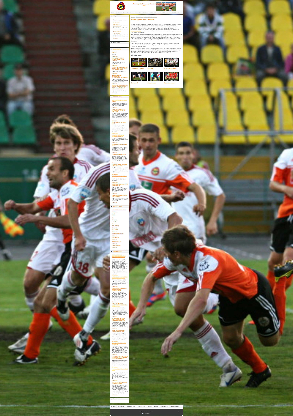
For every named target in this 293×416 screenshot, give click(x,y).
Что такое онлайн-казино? (119, 209)
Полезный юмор (117, 206)
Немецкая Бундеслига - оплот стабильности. (120, 185)
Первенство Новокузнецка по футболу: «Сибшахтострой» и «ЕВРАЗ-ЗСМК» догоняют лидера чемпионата (120, 87)
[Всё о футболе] (121, 5)
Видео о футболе (117, 31)
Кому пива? (115, 229)
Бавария (114, 52)
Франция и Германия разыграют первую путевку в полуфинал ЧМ (119, 305)
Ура (113, 217)
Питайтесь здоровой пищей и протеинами (142, 19)
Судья (113, 213)
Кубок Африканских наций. (119, 154)
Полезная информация (118, 35)
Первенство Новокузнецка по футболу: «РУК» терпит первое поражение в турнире (120, 68)
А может (114, 221)
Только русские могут (117, 233)
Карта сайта (115, 38)
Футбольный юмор (117, 29)
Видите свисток (116, 245)
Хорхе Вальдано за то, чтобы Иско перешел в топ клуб (119, 277)
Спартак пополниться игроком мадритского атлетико (118, 59)
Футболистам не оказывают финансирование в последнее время (119, 289)
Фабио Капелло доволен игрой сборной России (118, 331)
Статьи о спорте (116, 33)
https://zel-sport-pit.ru (136, 30)
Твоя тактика (115, 225)
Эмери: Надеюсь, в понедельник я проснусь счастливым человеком (118, 256)
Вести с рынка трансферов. (119, 176)
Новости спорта (117, 96)
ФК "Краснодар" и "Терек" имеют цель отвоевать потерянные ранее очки (118, 319)
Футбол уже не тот (116, 241)
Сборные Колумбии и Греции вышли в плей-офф (119, 383)
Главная (115, 19)
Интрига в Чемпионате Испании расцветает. (118, 136)
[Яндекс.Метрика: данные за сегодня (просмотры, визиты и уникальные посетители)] (145, 413)
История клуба (116, 22)
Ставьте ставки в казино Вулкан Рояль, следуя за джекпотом (118, 110)
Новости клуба (116, 24)
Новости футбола (117, 26)
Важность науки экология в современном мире (119, 165)
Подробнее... (115, 56)
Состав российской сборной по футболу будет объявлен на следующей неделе (120, 357)
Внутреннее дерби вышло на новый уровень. (119, 196)
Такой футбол (115, 237)
